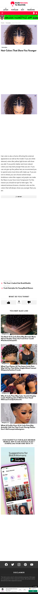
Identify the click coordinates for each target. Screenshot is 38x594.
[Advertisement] (19, 74)
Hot (22, 10)
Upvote (8, 302)
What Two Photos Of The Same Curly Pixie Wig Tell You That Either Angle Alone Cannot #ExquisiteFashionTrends (18, 368)
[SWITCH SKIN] (34, 13)
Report (20, 196)
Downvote (29, 302)
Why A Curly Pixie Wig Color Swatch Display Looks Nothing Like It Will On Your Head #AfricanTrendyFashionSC (18, 397)
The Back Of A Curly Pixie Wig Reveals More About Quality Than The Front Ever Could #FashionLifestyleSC (18, 338)
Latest (5, 10)
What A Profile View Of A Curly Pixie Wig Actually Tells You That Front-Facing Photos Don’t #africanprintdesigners (18, 427)
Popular (14, 10)
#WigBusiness (5, 334)
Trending (31, 10)
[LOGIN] (36, 13)
